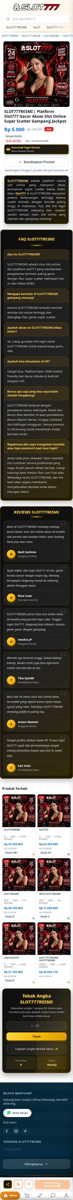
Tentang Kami (12, 1149)
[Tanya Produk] (18, 1184)
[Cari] (7, 18)
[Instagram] (16, 1131)
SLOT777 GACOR (31, 35)
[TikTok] (25, 1131)
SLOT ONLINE (51, 35)
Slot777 (20, 194)
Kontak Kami (12, 1156)
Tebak (36, 1036)
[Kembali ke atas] (65, 1180)
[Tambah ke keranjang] (28, 1184)
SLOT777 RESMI (57, 27)
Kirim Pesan (20, 1113)
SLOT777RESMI (16, 27)
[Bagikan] (7, 1184)
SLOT (36, 27)
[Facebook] (6, 1131)
